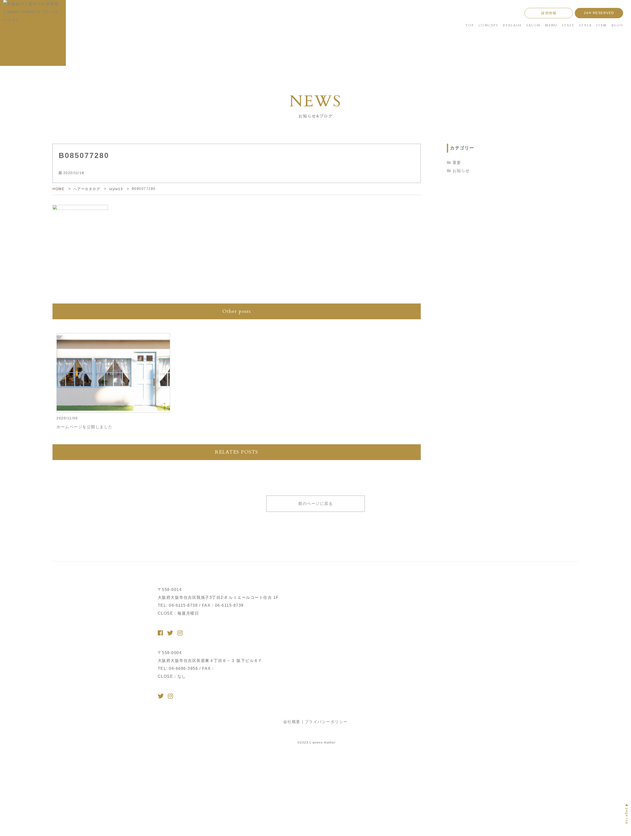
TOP (469, 25)
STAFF (568, 25)
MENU (551, 25)
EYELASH (512, 25)
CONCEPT (488, 25)
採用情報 (548, 13)
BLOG (617, 25)
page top (627, 816)
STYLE (585, 25)
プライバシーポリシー (326, 722)
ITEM (601, 25)
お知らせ (461, 171)
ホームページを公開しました (84, 427)
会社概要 (291, 722)
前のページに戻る (315, 503)
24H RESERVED (599, 13)
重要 (457, 162)
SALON (533, 25)
